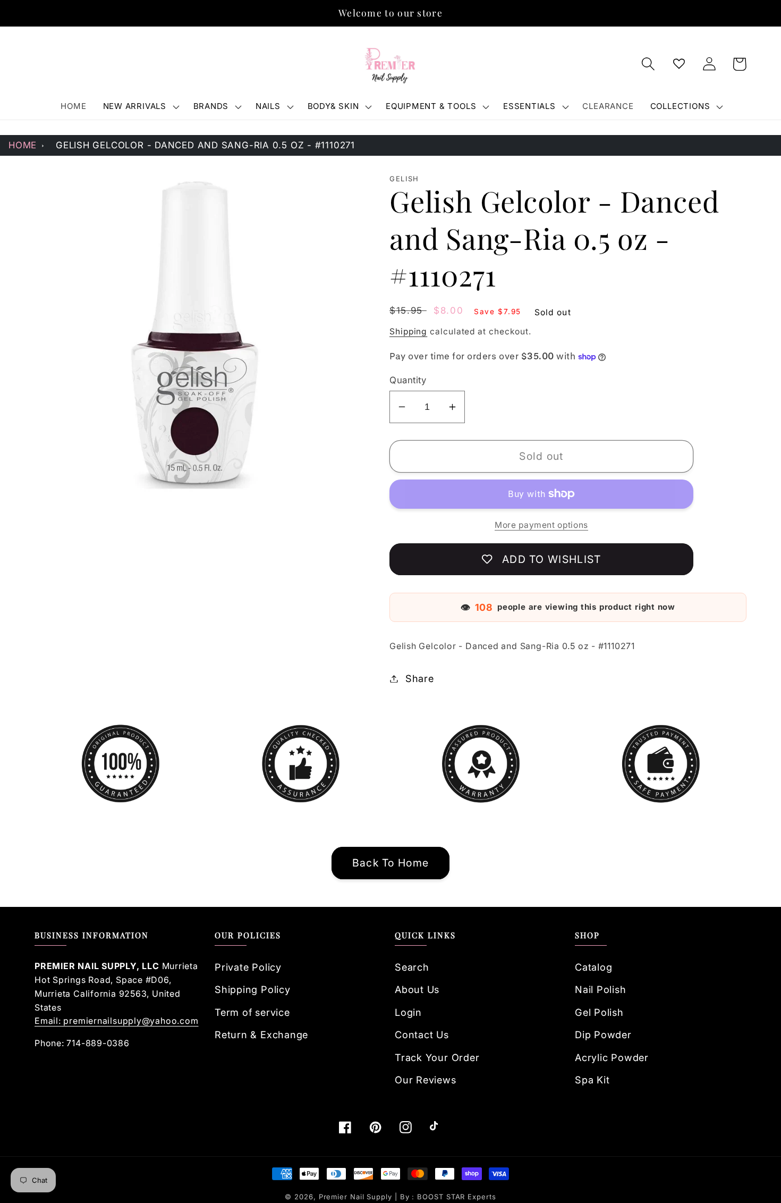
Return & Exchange (261, 1034)
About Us (417, 989)
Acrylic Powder (612, 1057)
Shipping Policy (253, 989)
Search (412, 967)
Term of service (252, 1012)
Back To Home (390, 862)
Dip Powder (603, 1034)
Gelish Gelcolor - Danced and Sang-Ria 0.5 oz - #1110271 (205, 145)
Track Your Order (437, 1057)
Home (23, 145)
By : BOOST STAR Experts (448, 1196)
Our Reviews (425, 1080)
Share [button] (419, 678)
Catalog (593, 967)
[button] (140, 106)
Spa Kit (592, 1080)
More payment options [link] (541, 525)
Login (408, 1012)
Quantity (407, 380)
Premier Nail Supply (357, 1196)
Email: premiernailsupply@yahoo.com (117, 1020)
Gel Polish (599, 1012)
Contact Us (422, 1034)
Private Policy (248, 967)
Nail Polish (600, 989)
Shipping (408, 331)
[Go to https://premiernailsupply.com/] (390, 64)
